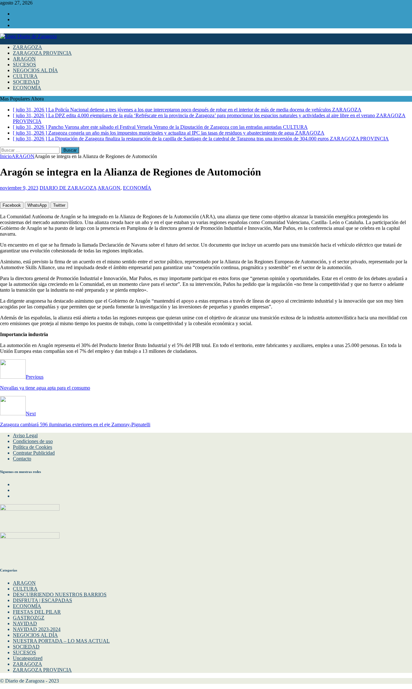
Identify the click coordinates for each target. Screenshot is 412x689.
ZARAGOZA (27, 47)
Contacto (22, 458)
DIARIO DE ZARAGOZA (68, 188)
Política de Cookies (32, 447)
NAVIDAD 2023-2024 (37, 629)
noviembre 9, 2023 (19, 188)
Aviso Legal (25, 435)
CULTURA (25, 76)
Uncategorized (27, 658)
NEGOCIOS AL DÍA (35, 70)
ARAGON (24, 58)
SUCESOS (24, 64)
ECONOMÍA (27, 87)
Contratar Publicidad (34, 453)
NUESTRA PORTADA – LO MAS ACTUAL (61, 641)
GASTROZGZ (28, 617)
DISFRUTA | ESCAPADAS (42, 600)
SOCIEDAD (26, 82)
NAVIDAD (25, 623)
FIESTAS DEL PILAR (37, 612)
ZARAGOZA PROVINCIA (42, 53)
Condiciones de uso (33, 441)
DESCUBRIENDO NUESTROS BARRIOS (60, 594)
